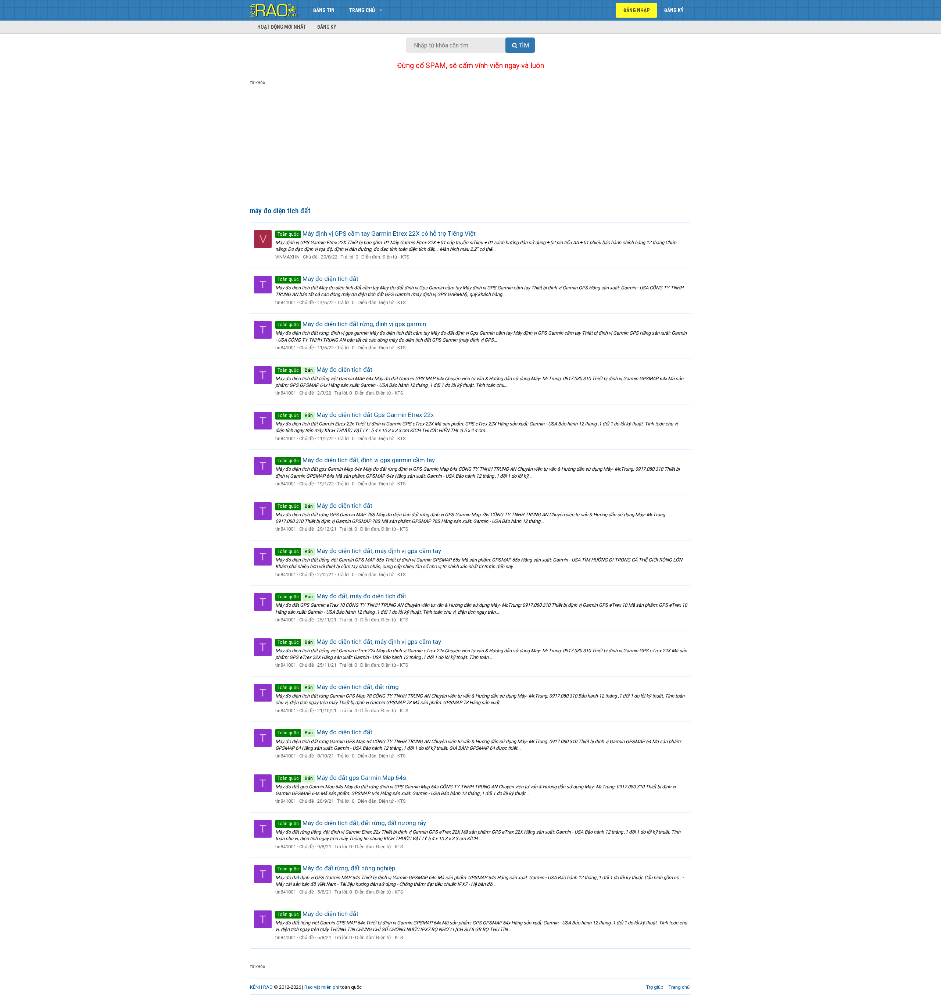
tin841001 (285, 302)
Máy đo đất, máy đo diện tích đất (342, 596)
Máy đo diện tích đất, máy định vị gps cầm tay (359, 551)
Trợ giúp (654, 987)
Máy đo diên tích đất (325, 369)
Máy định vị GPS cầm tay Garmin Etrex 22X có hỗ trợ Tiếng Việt (377, 233)
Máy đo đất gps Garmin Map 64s (342, 777)
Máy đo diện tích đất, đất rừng (338, 687)
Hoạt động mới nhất (281, 27)
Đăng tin (323, 10)
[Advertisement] (470, 147)
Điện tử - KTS (395, 257)
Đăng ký (326, 27)
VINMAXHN (287, 257)
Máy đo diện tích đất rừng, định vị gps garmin (352, 324)
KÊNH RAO (261, 987)
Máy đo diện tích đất (318, 278)
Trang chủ (362, 10)
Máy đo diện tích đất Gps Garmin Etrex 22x (356, 414)
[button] (380, 10)
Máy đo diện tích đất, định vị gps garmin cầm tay (356, 460)
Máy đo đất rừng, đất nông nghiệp (336, 868)
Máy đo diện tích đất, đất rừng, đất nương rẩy (352, 823)
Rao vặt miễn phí (321, 987)
